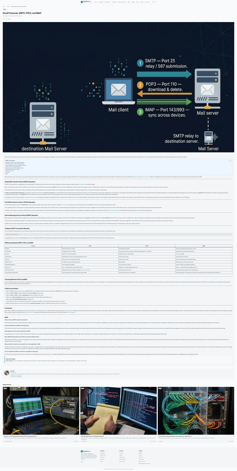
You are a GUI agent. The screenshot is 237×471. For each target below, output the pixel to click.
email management (71, 312)
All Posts (13, 376)
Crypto (128, 1)
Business (102, 459)
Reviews (142, 1)
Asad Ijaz (12, 371)
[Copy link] (4, 19)
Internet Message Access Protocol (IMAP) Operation (15, 165)
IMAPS (177, 254)
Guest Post (141, 457)
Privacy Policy (141, 459)
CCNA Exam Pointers (9, 170)
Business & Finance (122, 1)
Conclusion (7, 172)
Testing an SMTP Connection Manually (13, 166)
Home (96, 1)
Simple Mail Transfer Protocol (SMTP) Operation (14, 162)
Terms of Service (142, 461)
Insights (133, 1)
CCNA (8, 6)
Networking (101, 1)
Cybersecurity (107, 1)
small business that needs (114, 210)
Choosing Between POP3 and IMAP (12, 169)
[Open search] (152, 2)
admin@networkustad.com (30, 197)
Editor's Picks (122, 461)
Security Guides (122, 459)
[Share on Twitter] (6, 19)
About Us (140, 453)
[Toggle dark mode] (155, 2)
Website (19, 376)
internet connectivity (85, 270)
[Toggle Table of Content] (229, 161)
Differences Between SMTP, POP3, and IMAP (14, 168)
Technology (114, 1)
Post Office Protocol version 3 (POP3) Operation (14, 163)
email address (82, 184)
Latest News (121, 457)
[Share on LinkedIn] (9, 19)
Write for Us (147, 1)
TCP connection (65, 204)
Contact (140, 455)
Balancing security (30, 312)
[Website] (82, 462)
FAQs (6, 173)
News (137, 1)
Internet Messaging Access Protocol (142, 176)
